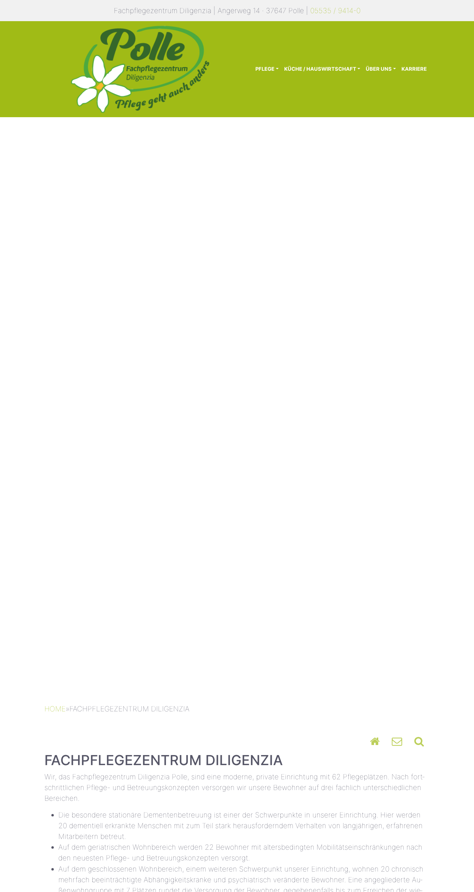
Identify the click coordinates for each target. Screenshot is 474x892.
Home (374, 741)
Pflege (264, 69)
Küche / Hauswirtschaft (320, 69)
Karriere (414, 69)
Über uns (379, 69)
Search (419, 741)
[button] (35, 407)
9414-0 (348, 10)
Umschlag (397, 741)
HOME (55, 708)
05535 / (323, 10)
